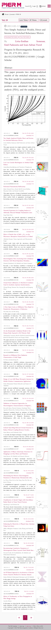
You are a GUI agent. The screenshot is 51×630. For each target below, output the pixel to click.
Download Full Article (11, 37)
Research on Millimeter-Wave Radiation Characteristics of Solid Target (15, 356)
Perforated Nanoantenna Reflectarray (14, 187)
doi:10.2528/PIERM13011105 (11, 184)
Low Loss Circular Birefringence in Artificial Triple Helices (18, 164)
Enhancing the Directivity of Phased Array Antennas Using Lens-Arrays (18, 525)
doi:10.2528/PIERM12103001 (20, 57)
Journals (12, 14)
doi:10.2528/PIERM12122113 (11, 401)
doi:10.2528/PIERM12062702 (11, 521)
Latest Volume (23, 20)
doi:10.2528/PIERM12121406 (11, 425)
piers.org (22, 626)
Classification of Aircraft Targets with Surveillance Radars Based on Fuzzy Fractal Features (18, 501)
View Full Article (25, 37)
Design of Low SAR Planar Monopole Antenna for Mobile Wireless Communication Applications (18, 380)
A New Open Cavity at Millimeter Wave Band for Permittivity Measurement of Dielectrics (18, 308)
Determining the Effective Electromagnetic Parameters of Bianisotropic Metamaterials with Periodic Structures (17, 477)
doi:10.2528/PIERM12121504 (11, 376)
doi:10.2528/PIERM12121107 (11, 449)
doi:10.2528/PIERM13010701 (11, 352)
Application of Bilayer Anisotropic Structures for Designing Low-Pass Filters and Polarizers (17, 453)
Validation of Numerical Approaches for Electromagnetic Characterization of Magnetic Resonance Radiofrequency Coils (17, 405)
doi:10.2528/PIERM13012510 (11, 160)
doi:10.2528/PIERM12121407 (11, 570)
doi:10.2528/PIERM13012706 (11, 208)
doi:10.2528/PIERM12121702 (11, 546)
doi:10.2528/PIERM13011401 (11, 280)
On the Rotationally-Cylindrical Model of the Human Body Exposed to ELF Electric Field (17, 332)
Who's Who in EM (38, 626)
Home (6, 14)
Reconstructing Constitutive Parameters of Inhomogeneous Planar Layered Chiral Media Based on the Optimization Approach (18, 549)
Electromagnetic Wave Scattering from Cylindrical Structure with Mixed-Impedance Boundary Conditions (18, 260)
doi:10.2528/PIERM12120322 (11, 594)
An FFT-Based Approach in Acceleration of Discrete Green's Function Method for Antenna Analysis (18, 574)
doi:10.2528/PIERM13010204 (11, 473)
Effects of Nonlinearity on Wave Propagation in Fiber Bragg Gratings (17, 598)
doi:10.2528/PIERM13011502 (11, 304)
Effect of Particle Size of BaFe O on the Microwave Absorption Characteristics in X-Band (18, 236)
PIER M (18, 14)
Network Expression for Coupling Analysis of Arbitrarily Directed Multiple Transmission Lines (17, 212)
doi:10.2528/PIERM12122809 (11, 256)
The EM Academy (12, 626)
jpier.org (29, 626)
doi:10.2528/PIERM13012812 (11, 328)
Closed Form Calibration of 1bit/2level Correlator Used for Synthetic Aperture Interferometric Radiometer (18, 284)
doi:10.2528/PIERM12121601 (11, 497)
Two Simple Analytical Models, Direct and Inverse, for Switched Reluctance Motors (24, 32)
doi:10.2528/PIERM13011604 (11, 232)
